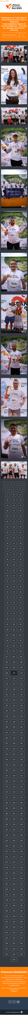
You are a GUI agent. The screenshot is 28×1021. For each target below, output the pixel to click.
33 (7, 538)
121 (14, 694)
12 (7, 500)
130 (14, 711)
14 (20, 500)
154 (14, 754)
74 (20, 608)
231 (6, 894)
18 (7, 510)
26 (20, 521)
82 (14, 624)
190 (14, 819)
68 (20, 597)
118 (14, 689)
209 (21, 851)
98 (20, 651)
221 (21, 873)
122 (21, 694)
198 (6, 835)
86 (20, 629)
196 (14, 829)
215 (21, 862)
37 (14, 543)
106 (14, 667)
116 (21, 684)
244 (14, 916)
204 (6, 846)
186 (6, 813)
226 (14, 884)
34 (14, 538)
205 (14, 846)
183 (6, 808)
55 (14, 575)
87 (7, 635)
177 (6, 797)
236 (21, 900)
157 (14, 759)
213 (6, 862)
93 (7, 646)
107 (21, 667)
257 (21, 938)
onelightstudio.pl (14, 1012)
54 (7, 575)
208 (14, 851)
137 (21, 721)
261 (6, 948)
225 (6, 884)
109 (14, 673)
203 (21, 840)
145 (14, 738)
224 (21, 878)
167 (21, 775)
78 (7, 619)
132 (6, 716)
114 (6, 684)
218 (21, 867)
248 (21, 921)
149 (21, 743)
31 (14, 532)
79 (14, 619)
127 (14, 705)
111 (6, 678)
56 (20, 575)
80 (20, 619)
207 (6, 851)
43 (14, 554)
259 (14, 943)
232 (14, 894)
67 (14, 597)
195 (6, 829)
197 (21, 829)
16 (14, 505)
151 (14, 748)
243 (6, 916)
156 (6, 759)
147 (6, 743)
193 (14, 824)
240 (6, 911)
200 (21, 835)
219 (6, 873)
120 (6, 694)
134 (21, 716)
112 (14, 678)
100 (13, 656)
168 (6, 781)
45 (7, 559)
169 (14, 781)
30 (7, 532)
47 (20, 559)
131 (21, 711)
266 (21, 954)
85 (14, 629)
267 (14, 959)
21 (7, 516)
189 (6, 819)
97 (14, 651)
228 (6, 889)
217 (14, 867)
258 (6, 943)
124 (14, 700)
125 (21, 700)
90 (7, 640)
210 (6, 857)
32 (20, 532)
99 (6, 656)
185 (21, 808)
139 (14, 727)
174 (6, 792)
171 (6, 786)
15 (7, 505)
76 (14, 613)
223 (14, 878)
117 (6, 689)
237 (6, 905)
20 (20, 510)
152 (21, 748)
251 (21, 927)
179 (21, 797)
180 (6, 802)
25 (14, 521)
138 (6, 727)
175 (14, 792)
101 (21, 656)
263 (21, 948)
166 (14, 775)
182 (21, 802)
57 (7, 581)
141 (6, 732)
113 (21, 678)
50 (20, 565)
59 (20, 581)
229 (14, 889)
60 (7, 586)
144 (6, 738)
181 (14, 802)
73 (14, 608)
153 (6, 754)
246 (6, 921)
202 (14, 840)
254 (21, 932)
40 (14, 548)
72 (7, 608)
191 (21, 819)
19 (14, 510)
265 (14, 954)
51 (7, 570)
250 (14, 927)
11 (20, 494)
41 (20, 548)
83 (20, 624)
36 (7, 543)
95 (20, 646)
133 (14, 716)
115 (14, 684)
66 (7, 597)
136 (14, 721)
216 (6, 867)
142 (14, 732)
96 (7, 651)
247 (14, 921)
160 (14, 765)
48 (7, 565)
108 (6, 673)
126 (6, 705)
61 (14, 586)
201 (6, 840)
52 (14, 570)
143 (21, 732)
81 (7, 624)
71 (20, 602)
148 (14, 743)
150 (6, 748)
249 (6, 927)
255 (6, 938)
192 (6, 824)
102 (6, 662)
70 (14, 602)
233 (21, 894)
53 (20, 570)
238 (14, 905)
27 (7, 527)
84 (7, 629)
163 (14, 770)
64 (14, 592)
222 (6, 878)
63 (7, 592)
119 (21, 689)
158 (21, 759)
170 (21, 781)
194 (21, 824)
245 (21, 916)
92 (20, 640)
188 (21, 813)
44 (20, 554)
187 (14, 813)
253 (14, 932)
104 (21, 662)
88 (14, 635)
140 (21, 727)
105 (6, 667)
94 (14, 646)
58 (14, 581)
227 (21, 884)
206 (21, 846)
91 (14, 640)
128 (21, 705)
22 (14, 516)
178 (14, 797)
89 (20, 635)
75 (7, 613)
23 (20, 516)
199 (14, 835)
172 (14, 786)
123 (6, 700)
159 (6, 765)
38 (20, 543)
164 (21, 770)
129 (6, 711)
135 (6, 721)
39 (7, 548)
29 (20, 527)
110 (21, 673)
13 (14, 500)
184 (14, 808)
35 (20, 538)
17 (20, 505)
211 (14, 857)
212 (21, 857)
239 (21, 905)
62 (20, 586)
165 (6, 775)
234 (6, 900)
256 (14, 938)
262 (14, 948)
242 (21, 911)
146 (21, 738)
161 (21, 765)
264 (6, 954)
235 (14, 900)
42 (7, 554)
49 (14, 565)
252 (6, 932)
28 (14, 527)
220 (14, 873)
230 (21, 889)
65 (20, 592)
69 (7, 602)
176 (21, 792)
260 (21, 943)
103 (14, 662)
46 (14, 559)
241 (14, 911)
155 (21, 754)
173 (21, 786)
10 (13, 494)
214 (14, 862)
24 (7, 521)
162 (6, 770)
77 (20, 613)
